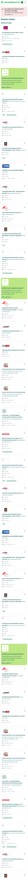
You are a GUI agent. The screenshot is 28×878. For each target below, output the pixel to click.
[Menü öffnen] (25, 2)
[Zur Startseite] (10, 2)
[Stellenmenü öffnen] (24, 27)
